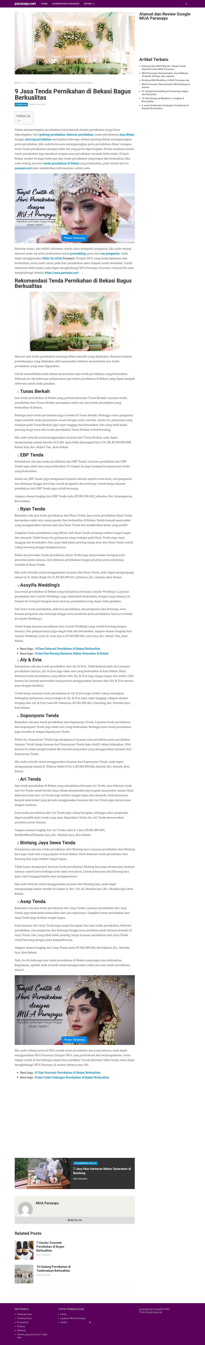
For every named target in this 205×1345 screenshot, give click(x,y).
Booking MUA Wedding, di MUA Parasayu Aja (165, 80)
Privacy (21, 1326)
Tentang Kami (24, 1318)
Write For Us (75, 1220)
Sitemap (21, 1330)
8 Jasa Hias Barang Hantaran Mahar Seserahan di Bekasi (72, 653)
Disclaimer (23, 1322)
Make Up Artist (52, 258)
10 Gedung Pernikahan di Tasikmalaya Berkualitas (53, 1268)
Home (44, 3)
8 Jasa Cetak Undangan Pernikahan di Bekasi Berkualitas (72, 1077)
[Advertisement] (75, 1117)
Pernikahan (21, 104)
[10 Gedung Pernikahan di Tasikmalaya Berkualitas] (24, 1274)
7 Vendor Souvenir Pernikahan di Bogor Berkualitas (50, 1246)
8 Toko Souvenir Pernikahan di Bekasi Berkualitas (67, 1072)
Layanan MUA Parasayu (65, 3)
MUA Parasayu (39, 104)
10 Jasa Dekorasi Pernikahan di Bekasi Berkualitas (67, 648)
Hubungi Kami (24, 1314)
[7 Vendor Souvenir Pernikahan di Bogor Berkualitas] (24, 1250)
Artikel (88, 3)
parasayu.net (25, 3)
